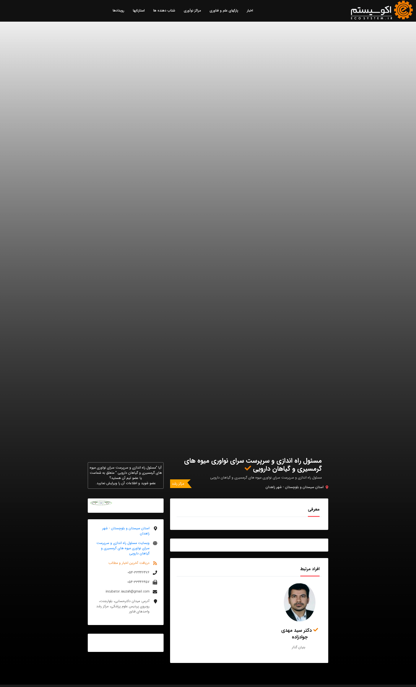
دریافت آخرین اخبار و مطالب (129, 563)
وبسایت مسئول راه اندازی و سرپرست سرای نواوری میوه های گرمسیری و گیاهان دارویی (123, 548)
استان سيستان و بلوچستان (304, 487)
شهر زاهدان (274, 487)
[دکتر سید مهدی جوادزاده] (299, 602)
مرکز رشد (178, 483)
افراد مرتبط (310, 568)
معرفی (314, 509)
